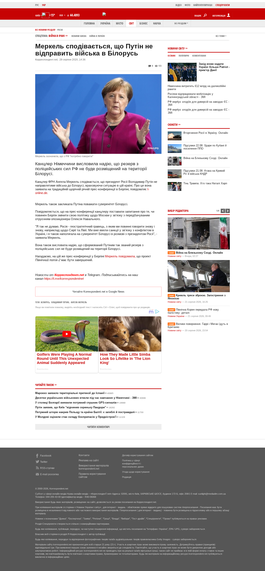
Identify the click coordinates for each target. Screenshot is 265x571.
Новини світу (176, 48)
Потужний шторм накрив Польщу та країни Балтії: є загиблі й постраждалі (89, 412)
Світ (131, 23)
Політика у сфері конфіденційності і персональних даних (133, 463)
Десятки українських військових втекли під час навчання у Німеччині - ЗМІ (90, 397)
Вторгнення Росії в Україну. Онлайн (205, 132)
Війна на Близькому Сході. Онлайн (205, 158)
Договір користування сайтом (137, 455)
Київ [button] (37, 15)
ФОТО (187, 5)
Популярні (184, 55)
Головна (89, 23)
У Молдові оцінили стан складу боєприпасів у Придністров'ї (80, 416)
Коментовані (199, 55)
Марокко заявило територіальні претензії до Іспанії (74, 393)
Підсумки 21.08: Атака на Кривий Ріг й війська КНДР (204, 172)
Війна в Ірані (77, 36)
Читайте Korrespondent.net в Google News (98, 291)
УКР (44, 5)
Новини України (176, 316)
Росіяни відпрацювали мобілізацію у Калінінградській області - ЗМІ (190, 95)
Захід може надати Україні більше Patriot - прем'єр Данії (214, 67)
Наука (157, 23)
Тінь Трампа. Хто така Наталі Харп (205, 183)
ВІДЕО (179, 5)
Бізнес (143, 23)
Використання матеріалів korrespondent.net (94, 467)
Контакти (84, 455)
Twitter (43, 461)
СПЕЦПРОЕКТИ (223, 5)
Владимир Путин (60, 302)
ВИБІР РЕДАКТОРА (178, 211)
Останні (171, 55)
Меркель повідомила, (120, 256)
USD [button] (61, 15)
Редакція (126, 477)
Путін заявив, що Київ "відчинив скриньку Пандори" (75, 407)
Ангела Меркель (79, 302)
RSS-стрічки (47, 468)
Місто (119, 23)
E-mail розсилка (49, 474)
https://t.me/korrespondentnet (64, 278)
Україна (105, 23)
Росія (60, 29)
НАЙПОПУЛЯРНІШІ (202, 5)
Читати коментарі (98, 427)
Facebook (45, 455)
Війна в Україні (97, 35)
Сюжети (173, 124)
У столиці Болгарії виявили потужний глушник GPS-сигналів (80, 402)
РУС (37, 5)
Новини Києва (78, 35)
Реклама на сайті (89, 460)
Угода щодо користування (135, 472)
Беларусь (45, 302)
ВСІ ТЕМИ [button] (220, 35)
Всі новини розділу (45, 29)
